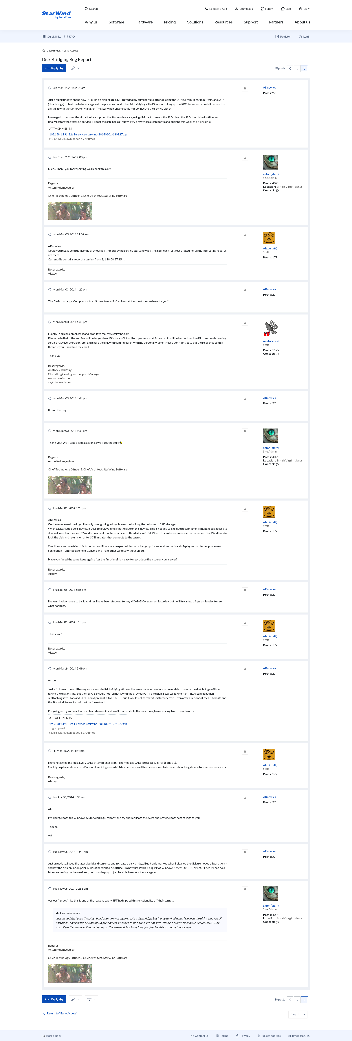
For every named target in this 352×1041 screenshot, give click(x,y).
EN (305, 8)
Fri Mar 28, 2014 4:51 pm (68, 750)
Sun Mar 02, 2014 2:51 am (68, 87)
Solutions (195, 22)
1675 (275, 350)
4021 (275, 183)
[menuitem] (69, 36)
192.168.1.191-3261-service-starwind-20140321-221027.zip (88, 723)
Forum (269, 8)
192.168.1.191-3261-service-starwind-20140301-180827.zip (88, 134)
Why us (91, 22)
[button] (290, 68)
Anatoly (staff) (272, 341)
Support (251, 22)
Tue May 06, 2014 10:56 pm (70, 888)
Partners (276, 22)
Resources (223, 22)
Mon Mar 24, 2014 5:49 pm (69, 668)
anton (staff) (271, 174)
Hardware (144, 22)
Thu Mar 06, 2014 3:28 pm (69, 508)
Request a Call (218, 8)
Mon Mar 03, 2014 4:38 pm (69, 321)
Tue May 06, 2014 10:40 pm (70, 851)
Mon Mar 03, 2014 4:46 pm (69, 398)
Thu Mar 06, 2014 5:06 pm (69, 589)
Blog (288, 8)
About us (302, 22)
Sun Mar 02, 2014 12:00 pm (69, 157)
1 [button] (297, 68)
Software (116, 22)
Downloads (246, 8)
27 (274, 93)
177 (274, 257)
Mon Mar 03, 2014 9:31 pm (69, 430)
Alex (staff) (270, 248)
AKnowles (269, 87)
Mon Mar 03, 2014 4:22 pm (69, 289)
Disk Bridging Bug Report (67, 59)
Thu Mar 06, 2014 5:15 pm (69, 622)
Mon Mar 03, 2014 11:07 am (70, 234)
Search (93, 8)
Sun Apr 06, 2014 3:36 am (68, 797)
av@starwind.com (118, 333)
